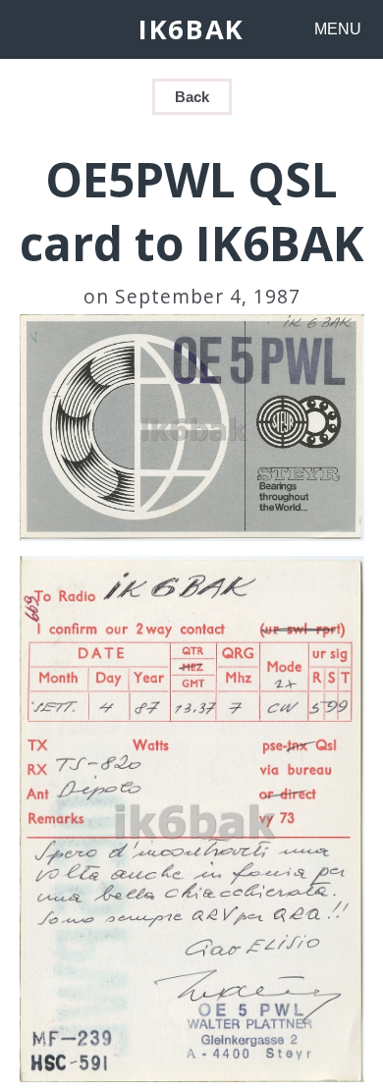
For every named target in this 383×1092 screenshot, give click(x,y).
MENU (337, 29)
